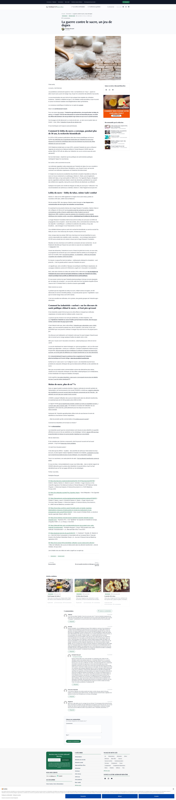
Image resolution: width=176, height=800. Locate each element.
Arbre (125, 756)
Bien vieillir (78, 782)
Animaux (77, 771)
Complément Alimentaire (119, 765)
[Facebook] (123, 7)
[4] (49, 508)
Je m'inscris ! (65, 760)
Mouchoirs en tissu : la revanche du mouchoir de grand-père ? (118, 131)
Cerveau (107, 763)
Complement (108, 765)
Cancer (120, 758)
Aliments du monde (80, 759)
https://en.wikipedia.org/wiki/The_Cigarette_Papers (65, 492)
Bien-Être (113, 758)
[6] (49, 525)
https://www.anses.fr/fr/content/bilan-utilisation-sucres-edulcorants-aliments (72, 543)
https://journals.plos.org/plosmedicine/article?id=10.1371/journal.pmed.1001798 (72, 481)
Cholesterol (114, 763)
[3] (49, 498)
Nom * (67, 735)
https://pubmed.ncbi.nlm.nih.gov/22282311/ (62, 533)
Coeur (121, 763)
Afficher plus (78, 785)
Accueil (63, 13)
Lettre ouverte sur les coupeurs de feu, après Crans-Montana (119, 126)
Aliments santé (72, 15)
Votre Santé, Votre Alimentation (54, 784)
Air (105, 756)
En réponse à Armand (77, 656)
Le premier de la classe (110, 596)
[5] (49, 517)
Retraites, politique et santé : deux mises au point (118, 141)
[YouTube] (129, 7)
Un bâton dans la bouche (82, 596)
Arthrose (77, 776)
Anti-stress (78, 774)
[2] (49, 492)
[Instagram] (126, 7)
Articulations (78, 779)
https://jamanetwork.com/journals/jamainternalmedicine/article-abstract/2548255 (74, 498)
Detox (106, 767)
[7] (49, 533)
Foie (123, 767)
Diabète (112, 767)
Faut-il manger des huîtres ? (54, 596)
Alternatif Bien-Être (80, 765)
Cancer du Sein (108, 761)
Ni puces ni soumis (115, 136)
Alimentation (69, 13)
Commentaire (69, 723)
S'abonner (126, 2)
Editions (118, 767)
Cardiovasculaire (119, 761)
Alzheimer (78, 768)
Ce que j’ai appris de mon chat (117, 146)
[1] (49, 481)
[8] (49, 543)
